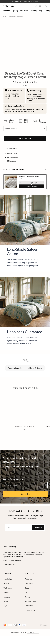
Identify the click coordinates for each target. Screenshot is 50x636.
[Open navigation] (40, 6)
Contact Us (29, 606)
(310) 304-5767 (33, 633)
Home (4, 16)
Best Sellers (7, 579)
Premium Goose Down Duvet (29, 177)
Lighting (6, 583)
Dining (5, 601)
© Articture (43, 625)
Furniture (6, 597)
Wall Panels (7, 588)
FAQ (26, 592)
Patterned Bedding (16, 16)
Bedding (6, 592)
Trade (27, 588)
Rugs (5, 606)
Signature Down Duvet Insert (25, 426)
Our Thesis (29, 583)
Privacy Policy (30, 610)
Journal (27, 597)
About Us (28, 579)
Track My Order (30, 601)
